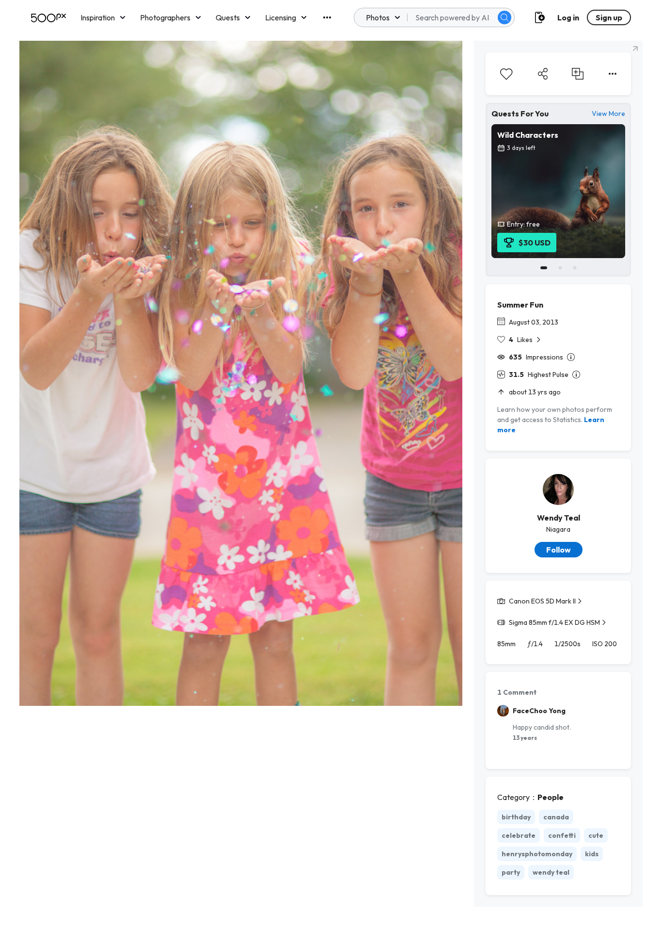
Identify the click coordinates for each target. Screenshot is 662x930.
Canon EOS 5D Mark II (542, 601)
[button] (504, 17)
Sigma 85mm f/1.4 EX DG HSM (554, 622)
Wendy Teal (558, 517)
